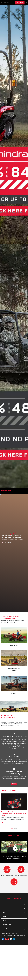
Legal (3, 912)
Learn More (5, 822)
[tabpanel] (14, 244)
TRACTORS (14, 645)
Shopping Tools (6, 924)
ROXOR (14, 694)
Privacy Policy (15, 933)
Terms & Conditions (5, 933)
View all (14, 783)
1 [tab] (14, 485)
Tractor (4, 903)
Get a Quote (20, 2)
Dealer (4, 920)
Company (4, 908)
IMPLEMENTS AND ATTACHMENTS (14, 669)
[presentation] (2, 605)
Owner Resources (7, 928)
